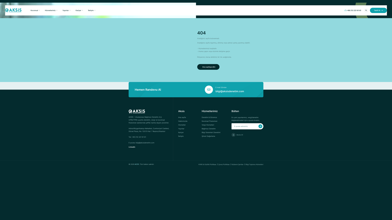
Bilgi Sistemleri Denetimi (211, 132)
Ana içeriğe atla (6, 1)
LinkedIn (132, 147)
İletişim (91, 10)
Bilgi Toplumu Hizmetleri (254, 164)
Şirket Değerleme (208, 136)
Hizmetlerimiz (50, 10)
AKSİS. (137, 164)
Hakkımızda (182, 121)
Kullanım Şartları (238, 164)
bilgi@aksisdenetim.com (229, 91)
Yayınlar (65, 10)
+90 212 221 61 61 (354, 10)
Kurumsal (34, 10)
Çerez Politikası (224, 164)
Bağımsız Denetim (209, 129)
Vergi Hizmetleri (208, 125)
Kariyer (78, 10)
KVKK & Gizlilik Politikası (207, 164)
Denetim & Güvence (209, 117)
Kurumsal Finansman (209, 121)
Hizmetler (182, 125)
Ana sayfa (182, 117)
